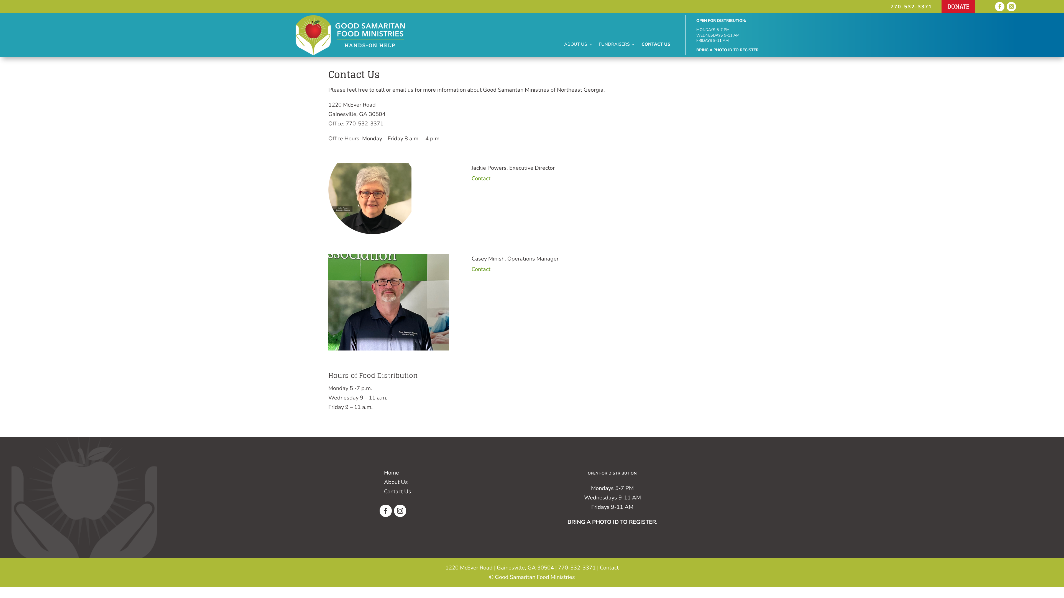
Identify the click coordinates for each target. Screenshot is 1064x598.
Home (391, 472)
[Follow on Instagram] (1011, 6)
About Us (575, 44)
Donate (958, 7)
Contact (481, 178)
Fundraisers (614, 44)
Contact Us (655, 44)
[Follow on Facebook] (999, 6)
